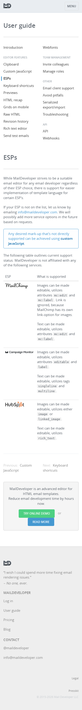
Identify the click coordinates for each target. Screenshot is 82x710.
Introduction (13, 47)
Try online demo (36, 513)
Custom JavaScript (17, 71)
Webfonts (50, 47)
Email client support (58, 88)
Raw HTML (11, 114)
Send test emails (16, 135)
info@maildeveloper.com (37, 212)
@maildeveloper (16, 648)
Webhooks (51, 138)
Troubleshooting (55, 114)
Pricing (8, 619)
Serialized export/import (54, 104)
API (45, 131)
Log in (8, 601)
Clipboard (11, 64)
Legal (75, 678)
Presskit (74, 690)
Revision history (15, 121)
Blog (6, 629)
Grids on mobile (16, 107)
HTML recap (12, 100)
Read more (41, 522)
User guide (11, 610)
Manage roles (53, 71)
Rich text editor (15, 128)
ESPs (7, 78)
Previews (10, 92)
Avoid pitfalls (53, 95)
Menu (71, 6)
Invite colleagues (56, 64)
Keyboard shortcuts (18, 85)
